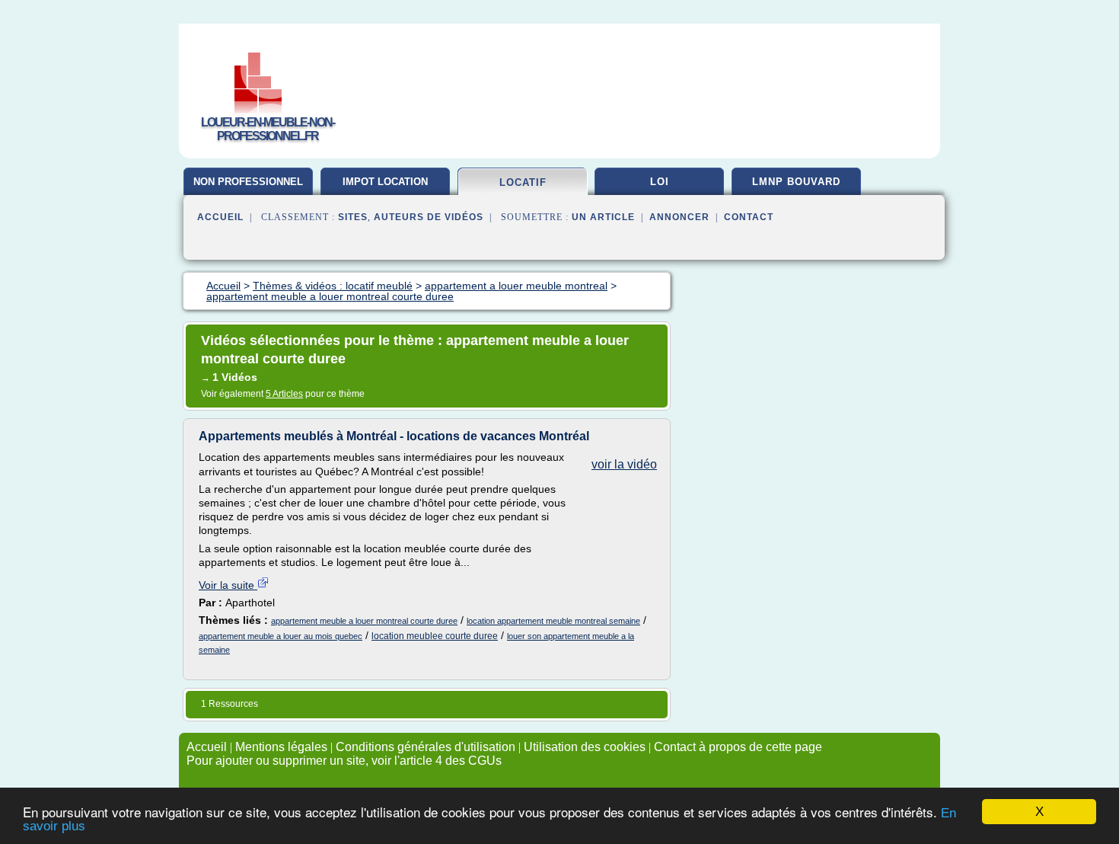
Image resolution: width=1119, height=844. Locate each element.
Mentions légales (281, 746)
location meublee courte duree (434, 636)
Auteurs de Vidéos (428, 217)
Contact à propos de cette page (738, 746)
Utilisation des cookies (585, 746)
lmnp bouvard (796, 181)
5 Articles (284, 393)
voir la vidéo (624, 464)
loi (659, 181)
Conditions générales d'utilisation (425, 746)
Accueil (220, 217)
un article (603, 217)
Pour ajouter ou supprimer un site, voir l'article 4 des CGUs (344, 760)
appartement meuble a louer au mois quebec (280, 636)
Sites (353, 217)
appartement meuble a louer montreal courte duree (364, 620)
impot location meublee (385, 187)
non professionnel (248, 181)
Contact (748, 217)
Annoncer (679, 217)
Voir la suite (228, 585)
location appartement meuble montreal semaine (553, 620)
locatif (523, 182)
